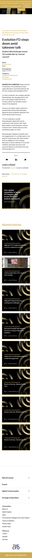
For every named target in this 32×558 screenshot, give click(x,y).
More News (5, 77)
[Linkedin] (16, 159)
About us (5, 509)
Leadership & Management (10, 75)
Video (4, 515)
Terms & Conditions (8, 521)
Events (4, 484)
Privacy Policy (6, 523)
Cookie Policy (6, 526)
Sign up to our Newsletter (16, 555)
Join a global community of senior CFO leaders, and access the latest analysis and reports (16, 197)
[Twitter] (25, 159)
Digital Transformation (16, 491)
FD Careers (15, 174)
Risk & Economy (16, 478)
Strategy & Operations (16, 498)
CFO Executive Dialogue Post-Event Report (16, 518)
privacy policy (17, 6)
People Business (7, 79)
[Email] (6, 159)
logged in (13, 168)
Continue (26, 6)
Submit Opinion (6, 512)
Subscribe (21, 9)
